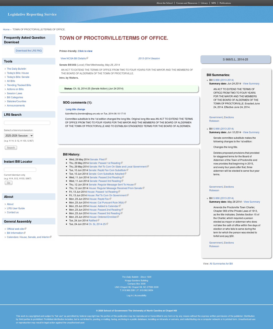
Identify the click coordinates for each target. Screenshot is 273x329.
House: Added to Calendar (105, 206)
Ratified (94, 220)
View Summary (251, 83)
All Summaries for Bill (221, 263)
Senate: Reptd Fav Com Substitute (108, 170)
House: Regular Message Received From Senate (116, 188)
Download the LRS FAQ (29, 50)
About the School (164, 3)
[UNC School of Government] (84, 3)
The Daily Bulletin (16, 68)
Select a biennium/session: (18, 130)
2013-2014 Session (149, 58)
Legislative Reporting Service (32, 14)
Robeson (214, 120)
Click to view (85, 51)
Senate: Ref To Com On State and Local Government (119, 166)
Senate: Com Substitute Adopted (107, 173)
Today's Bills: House (18, 72)
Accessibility (140, 295)
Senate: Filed (98, 159)
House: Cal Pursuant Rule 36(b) (108, 202)
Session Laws (14, 93)
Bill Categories (15, 97)
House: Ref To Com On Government (108, 195)
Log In (130, 295)
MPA (213, 3)
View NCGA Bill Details (74, 58)
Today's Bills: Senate (18, 76)
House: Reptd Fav (100, 198)
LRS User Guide (16, 208)
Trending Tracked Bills (19, 85)
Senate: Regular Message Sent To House (112, 184)
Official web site (16, 228)
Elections (229, 117)
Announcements (16, 105)
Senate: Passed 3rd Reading (106, 180)
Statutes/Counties (16, 101)
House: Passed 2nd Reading (106, 209)
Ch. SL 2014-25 (98, 224)
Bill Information (16, 232)
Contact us (13, 212)
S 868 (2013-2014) (223, 79)
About (10, 204)
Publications (225, 3)
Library (204, 3)
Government (216, 117)
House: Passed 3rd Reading (106, 213)
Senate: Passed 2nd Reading (107, 177)
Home (6, 29)
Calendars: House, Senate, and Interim (29, 237)
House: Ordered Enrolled (104, 216)
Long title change (75, 109)
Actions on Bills (15, 89)
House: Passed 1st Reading (103, 191)
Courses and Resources (186, 3)
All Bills (11, 80)
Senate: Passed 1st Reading (106, 162)
